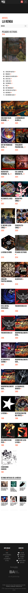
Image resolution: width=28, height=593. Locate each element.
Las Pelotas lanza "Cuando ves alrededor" (22, 504)
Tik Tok (22, 558)
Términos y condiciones (10, 586)
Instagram (22, 554)
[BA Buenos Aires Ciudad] (14, 572)
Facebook (22, 556)
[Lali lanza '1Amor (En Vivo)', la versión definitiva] (13, 499)
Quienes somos (22, 560)
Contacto (22, 562)
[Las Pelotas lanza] (23, 499)
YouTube (22, 553)
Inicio (7, 553)
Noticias (7, 556)
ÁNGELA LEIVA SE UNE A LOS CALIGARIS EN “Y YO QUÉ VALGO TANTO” (4, 489)
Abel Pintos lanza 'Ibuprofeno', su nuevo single (22, 489)
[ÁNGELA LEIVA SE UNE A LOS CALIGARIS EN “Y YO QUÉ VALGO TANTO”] (4, 484)
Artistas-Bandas (7, 554)
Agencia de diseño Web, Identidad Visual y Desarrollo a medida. (15, 589)
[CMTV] (3, 1)
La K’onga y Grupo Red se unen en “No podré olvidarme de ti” (4, 504)
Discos (3, 26)
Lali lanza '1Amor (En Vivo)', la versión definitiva (13, 504)
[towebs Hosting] (14, 567)
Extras (7, 560)
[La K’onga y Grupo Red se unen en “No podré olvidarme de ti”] (4, 499)
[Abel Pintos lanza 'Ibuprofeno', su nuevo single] (23, 484)
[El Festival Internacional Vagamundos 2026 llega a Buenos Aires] (13, 484)
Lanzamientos (7, 558)
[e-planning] (14, 576)
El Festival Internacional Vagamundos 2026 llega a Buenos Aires (13, 489)
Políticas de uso (19, 586)
